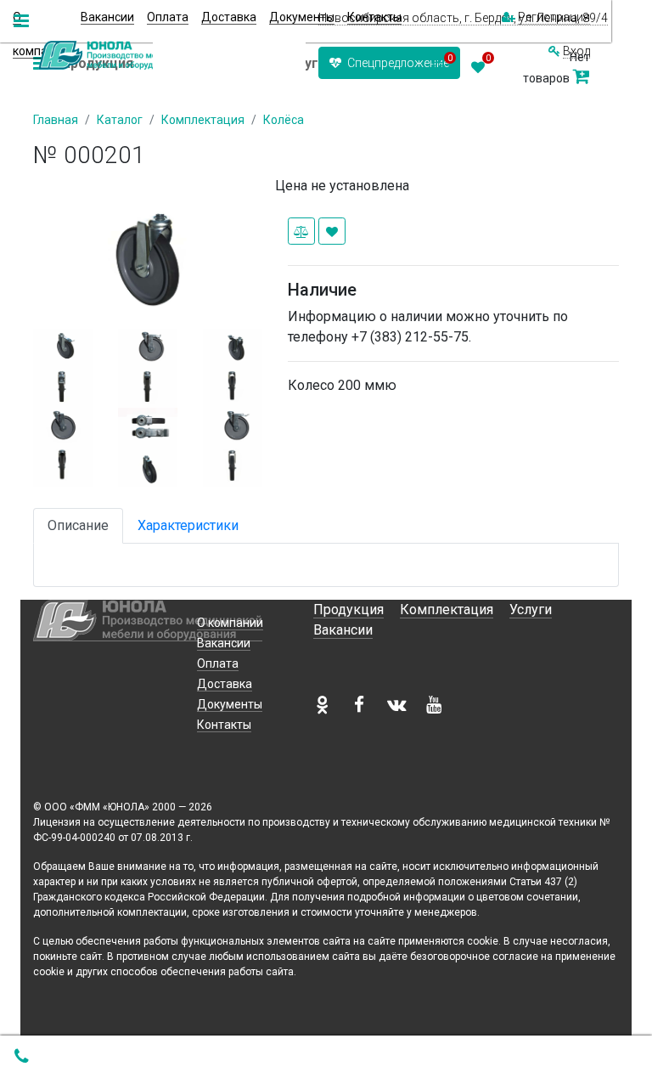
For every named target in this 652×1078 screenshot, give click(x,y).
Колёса (283, 120)
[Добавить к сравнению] (301, 231)
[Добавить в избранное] (332, 231)
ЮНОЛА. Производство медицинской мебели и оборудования (119, 55)
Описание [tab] (78, 525)
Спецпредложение (397, 63)
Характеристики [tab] (188, 525)
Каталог (120, 120)
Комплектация (202, 120)
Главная (55, 120)
